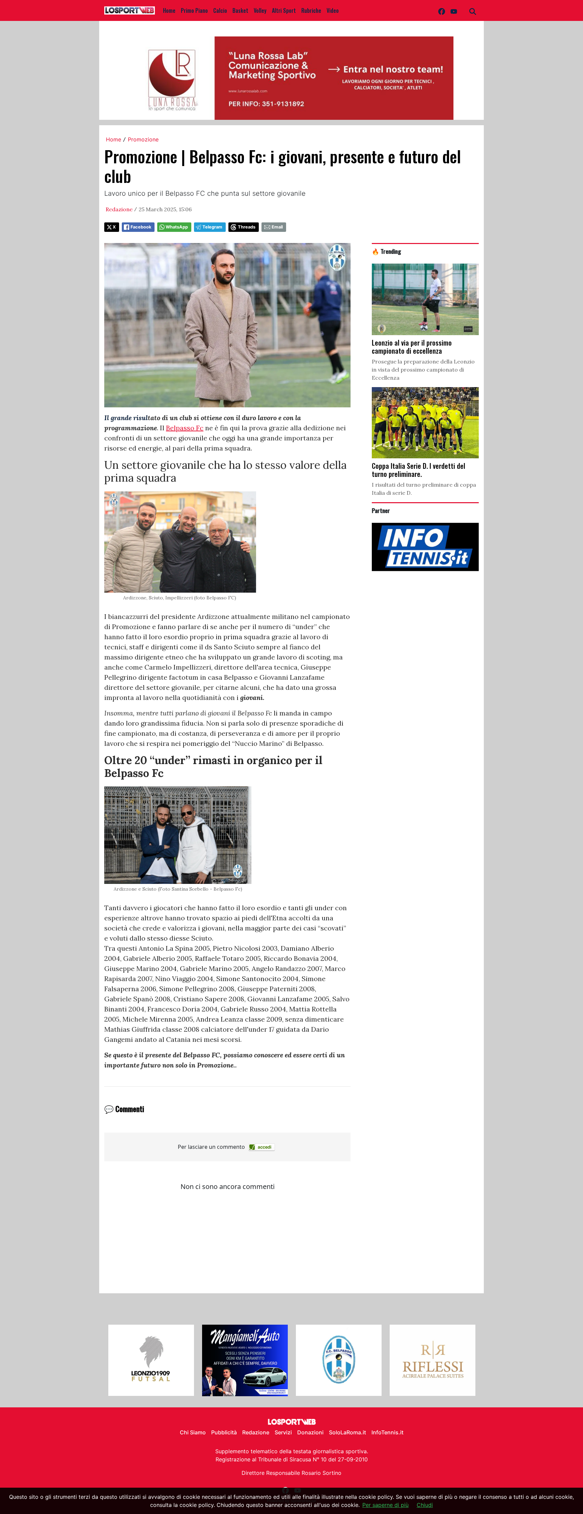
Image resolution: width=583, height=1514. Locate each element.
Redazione (119, 209)
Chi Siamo (193, 1432)
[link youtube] (454, 10)
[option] (151, 1360)
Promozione (143, 139)
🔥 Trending (386, 251)
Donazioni (310, 1432)
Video (333, 10)
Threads (246, 226)
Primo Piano (194, 10)
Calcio (220, 10)
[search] (473, 10)
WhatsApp (177, 226)
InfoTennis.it (387, 1432)
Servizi (283, 1432)
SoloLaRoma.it (347, 1432)
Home (169, 10)
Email (277, 226)
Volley (260, 10)
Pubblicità (224, 1432)
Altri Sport (284, 10)
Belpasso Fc (184, 428)
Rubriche (311, 10)
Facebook (141, 226)
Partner (381, 510)
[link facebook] (442, 10)
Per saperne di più (385, 1505)
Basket (240, 10)
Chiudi (425, 1505)
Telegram (212, 226)
